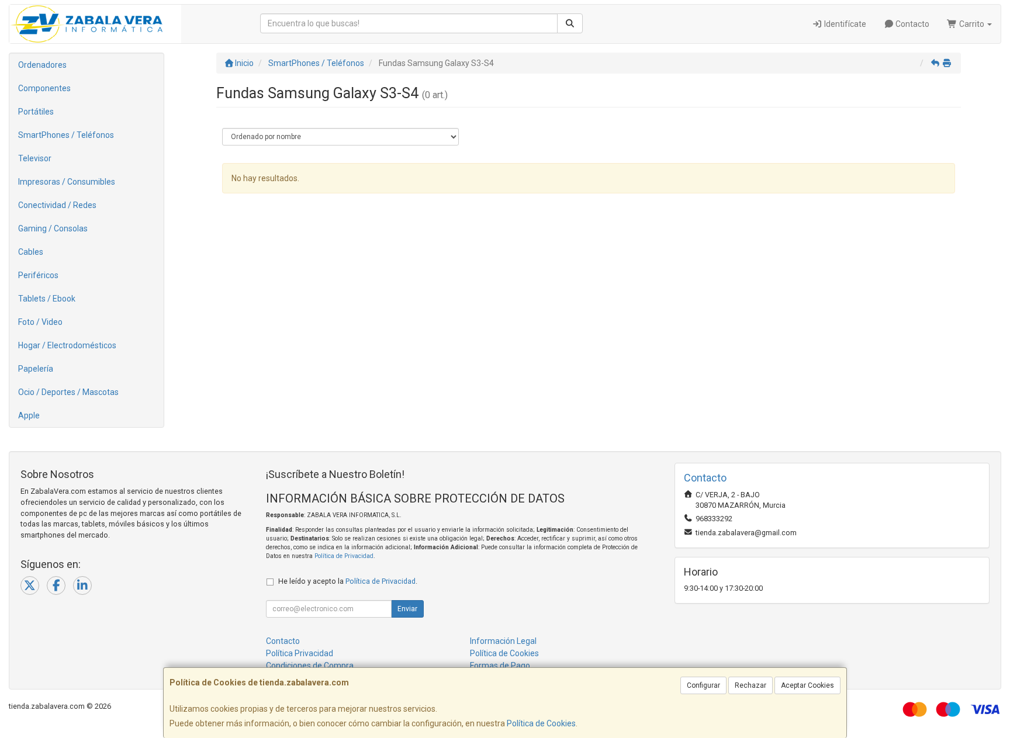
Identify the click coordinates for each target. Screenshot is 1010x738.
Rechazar (750, 685)
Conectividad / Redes (57, 205)
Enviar (407, 609)
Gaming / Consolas (53, 228)
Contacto (911, 24)
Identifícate (844, 24)
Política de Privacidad (343, 556)
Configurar (703, 685)
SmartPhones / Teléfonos (66, 135)
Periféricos (38, 275)
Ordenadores (42, 65)
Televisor (34, 158)
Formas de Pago (500, 665)
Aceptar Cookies (807, 685)
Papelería (35, 368)
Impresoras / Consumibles (66, 181)
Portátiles (36, 111)
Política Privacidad (299, 653)
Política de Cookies (541, 723)
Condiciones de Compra (310, 665)
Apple (29, 415)
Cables (30, 252)
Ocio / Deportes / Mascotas (68, 392)
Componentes (44, 88)
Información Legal (503, 641)
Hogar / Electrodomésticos (67, 345)
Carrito (971, 24)
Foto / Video (40, 322)
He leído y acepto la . (347, 581)
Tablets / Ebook (46, 298)
